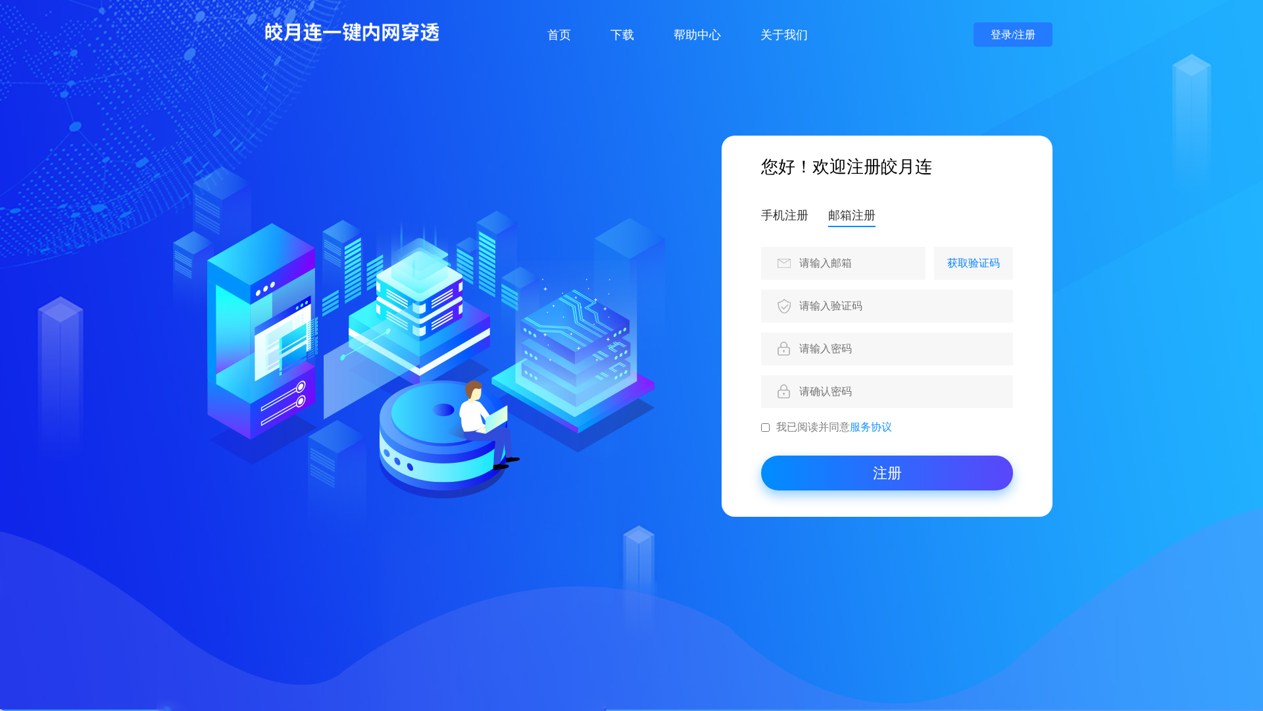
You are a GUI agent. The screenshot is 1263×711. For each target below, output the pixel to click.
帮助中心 (697, 34)
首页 (559, 34)
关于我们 (784, 34)
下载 (622, 34)
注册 (887, 473)
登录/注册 (1013, 34)
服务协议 (871, 427)
